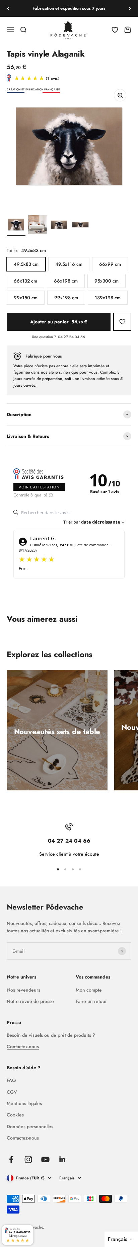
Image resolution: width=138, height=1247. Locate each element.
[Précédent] (8, 8)
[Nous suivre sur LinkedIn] (62, 1159)
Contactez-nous (23, 1046)
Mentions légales (24, 1103)
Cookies (15, 1114)
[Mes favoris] (122, 322)
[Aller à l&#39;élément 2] (37, 225)
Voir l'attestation (39, 486)
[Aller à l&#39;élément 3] (59, 225)
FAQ (11, 1080)
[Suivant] (130, 8)
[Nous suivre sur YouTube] (45, 1159)
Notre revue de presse (30, 1001)
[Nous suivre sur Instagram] (28, 1159)
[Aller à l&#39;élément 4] (80, 225)
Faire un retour (91, 1001)
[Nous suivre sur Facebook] (11, 1159)
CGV (12, 1092)
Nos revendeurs (23, 990)
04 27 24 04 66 (71, 336)
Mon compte (89, 990)
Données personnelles (30, 1126)
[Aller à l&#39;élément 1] (16, 225)
